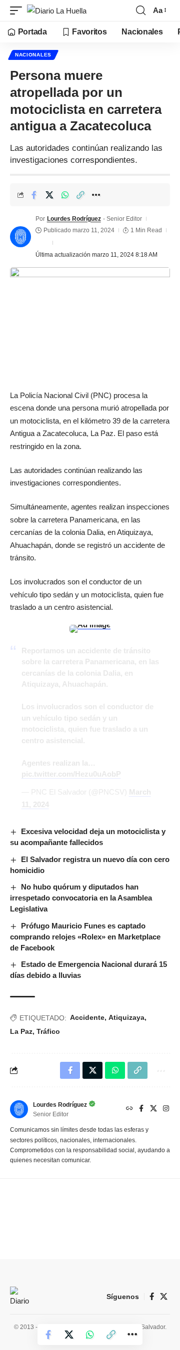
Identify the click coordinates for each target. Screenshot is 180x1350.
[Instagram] (166, 1109)
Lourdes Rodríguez (74, 218)
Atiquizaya (126, 1017)
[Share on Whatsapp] (65, 195)
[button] (18, 10)
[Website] (129, 1109)
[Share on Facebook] (34, 195)
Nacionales (33, 54)
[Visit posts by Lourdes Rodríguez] (20, 236)
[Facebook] (141, 1109)
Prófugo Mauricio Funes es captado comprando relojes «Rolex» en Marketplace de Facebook (85, 936)
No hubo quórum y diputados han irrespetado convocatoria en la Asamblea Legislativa (81, 898)
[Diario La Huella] (56, 10)
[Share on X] (49, 195)
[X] (153, 1109)
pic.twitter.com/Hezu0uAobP (71, 774)
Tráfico (48, 1031)
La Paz (21, 1031)
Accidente (87, 1017)
